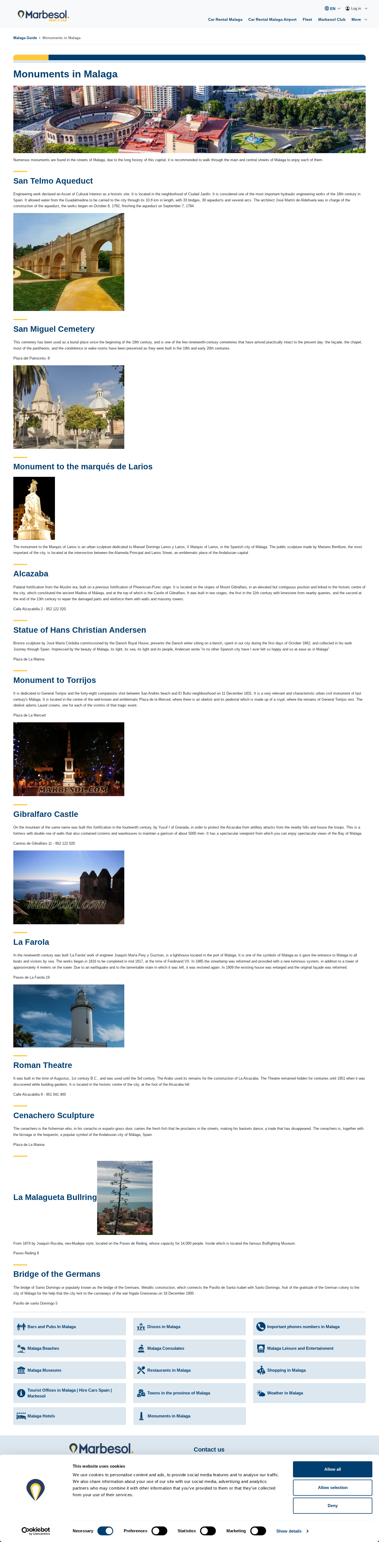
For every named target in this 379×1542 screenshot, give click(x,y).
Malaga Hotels (41, 1416)
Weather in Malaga (285, 1393)
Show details (289, 1531)
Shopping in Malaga (286, 1370)
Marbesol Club (332, 19)
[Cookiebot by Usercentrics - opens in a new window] (36, 1531)
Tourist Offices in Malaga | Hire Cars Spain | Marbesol (69, 1393)
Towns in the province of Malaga (178, 1393)
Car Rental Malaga (225, 19)
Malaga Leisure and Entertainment (300, 1348)
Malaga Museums (44, 1370)
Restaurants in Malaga (169, 1370)
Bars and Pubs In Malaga (51, 1326)
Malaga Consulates (165, 1348)
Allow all (332, 1469)
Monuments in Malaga (169, 1416)
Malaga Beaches (43, 1348)
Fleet (307, 19)
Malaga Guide (25, 38)
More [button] (357, 19)
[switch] (159, 1530)
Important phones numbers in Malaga (303, 1326)
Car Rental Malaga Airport (272, 19)
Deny (333, 1505)
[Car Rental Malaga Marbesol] (43, 16)
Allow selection (333, 1487)
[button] (332, 8)
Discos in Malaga (163, 1326)
